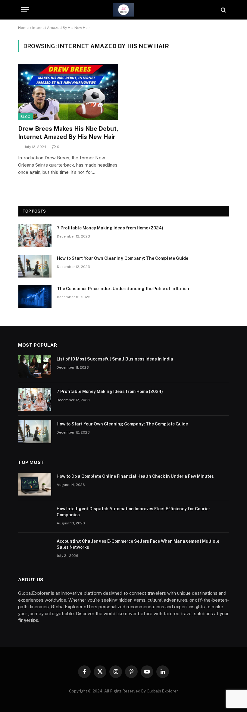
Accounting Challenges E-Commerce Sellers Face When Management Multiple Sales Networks (138, 544)
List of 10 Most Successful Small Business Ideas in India (115, 359)
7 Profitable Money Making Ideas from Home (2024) (110, 228)
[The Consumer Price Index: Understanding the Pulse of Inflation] (35, 296)
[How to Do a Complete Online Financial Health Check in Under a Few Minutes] (34, 484)
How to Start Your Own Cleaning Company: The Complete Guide (122, 258)
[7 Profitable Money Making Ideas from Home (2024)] (35, 235)
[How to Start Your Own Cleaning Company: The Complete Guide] (35, 266)
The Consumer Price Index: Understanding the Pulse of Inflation (123, 288)
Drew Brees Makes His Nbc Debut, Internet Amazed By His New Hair (68, 132)
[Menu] (25, 10)
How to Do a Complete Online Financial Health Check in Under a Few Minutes (135, 476)
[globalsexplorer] (123, 10)
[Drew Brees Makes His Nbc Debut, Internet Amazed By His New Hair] (68, 92)
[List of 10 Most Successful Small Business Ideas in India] (34, 366)
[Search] (223, 10)
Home (23, 28)
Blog (25, 116)
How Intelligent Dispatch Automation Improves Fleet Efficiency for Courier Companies (133, 511)
